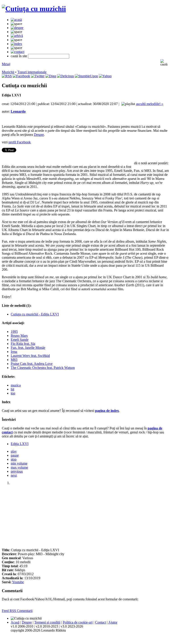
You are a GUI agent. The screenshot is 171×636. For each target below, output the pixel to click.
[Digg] (50, 76)
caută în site (19, 56)
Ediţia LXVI (19, 444)
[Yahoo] (105, 76)
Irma (14, 352)
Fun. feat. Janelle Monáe (28, 347)
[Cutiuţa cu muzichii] (34, 9)
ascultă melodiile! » (149, 104)
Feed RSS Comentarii (17, 611)
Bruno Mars (19, 335)
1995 (14, 331)
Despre (39, 134)
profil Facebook (19, 142)
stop (13, 459)
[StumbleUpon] (86, 76)
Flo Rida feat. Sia (23, 343)
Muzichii (8, 72)
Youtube (18, 582)
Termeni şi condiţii (47, 622)
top (13, 393)
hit (12, 389)
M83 (14, 360)
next (14, 475)
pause (15, 455)
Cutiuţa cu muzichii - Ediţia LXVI (35, 314)
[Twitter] (38, 76)
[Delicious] (65, 76)
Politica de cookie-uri (78, 622)
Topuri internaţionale (32, 72)
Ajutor (112, 622)
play (14, 451)
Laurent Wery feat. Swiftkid (30, 356)
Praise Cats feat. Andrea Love (32, 364)
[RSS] (7, 76)
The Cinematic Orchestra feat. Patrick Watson (43, 368)
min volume (19, 463)
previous (17, 471)
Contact (100, 622)
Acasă (15, 622)
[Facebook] (21, 76)
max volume (19, 467)
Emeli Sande (19, 339)
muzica (16, 385)
